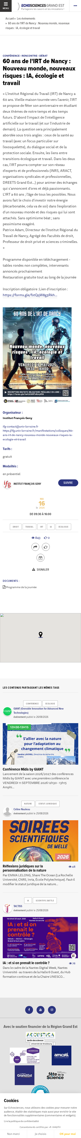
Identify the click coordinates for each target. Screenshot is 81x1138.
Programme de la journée (21, 587)
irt (41, 527)
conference (32, 703)
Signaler (42, 570)
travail (29, 527)
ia (51, 527)
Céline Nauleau (22, 809)
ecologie (63, 527)
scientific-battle (45, 900)
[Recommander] (46, 547)
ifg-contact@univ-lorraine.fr (20, 426)
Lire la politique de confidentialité (21, 1121)
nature (28, 803)
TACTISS (18, 906)
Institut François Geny (27, 484)
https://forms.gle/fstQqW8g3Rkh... (30, 295)
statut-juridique (48, 803)
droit (16, 527)
